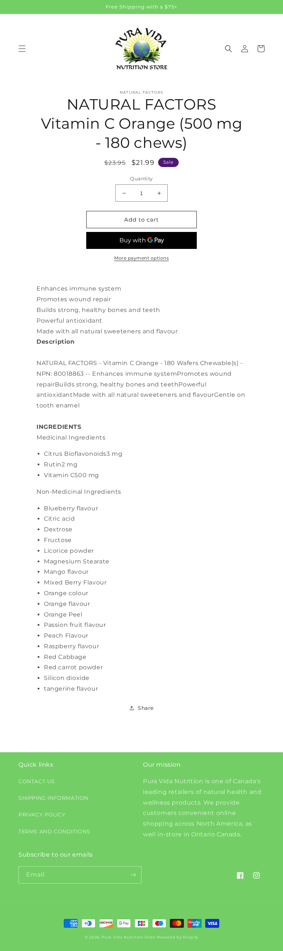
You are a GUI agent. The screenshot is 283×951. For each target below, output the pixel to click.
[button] (22, 49)
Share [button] (146, 708)
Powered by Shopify (178, 937)
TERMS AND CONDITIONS (54, 831)
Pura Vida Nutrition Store (129, 937)
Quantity (141, 178)
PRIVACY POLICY (41, 814)
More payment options (141, 258)
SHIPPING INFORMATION (53, 798)
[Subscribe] (133, 875)
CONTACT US (36, 781)
